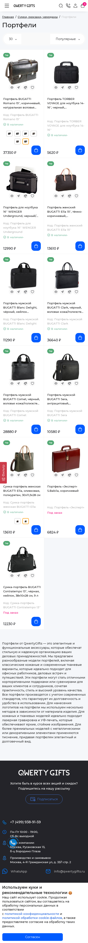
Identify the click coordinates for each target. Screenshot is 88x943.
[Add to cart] (36, 150)
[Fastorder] (19, 87)
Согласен (32, 937)
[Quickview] (12, 87)
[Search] (61, 6)
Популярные (66, 39)
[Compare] (25, 87)
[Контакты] (68, 6)
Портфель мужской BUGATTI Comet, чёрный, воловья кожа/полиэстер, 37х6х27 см (21, 399)
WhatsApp (19, 871)
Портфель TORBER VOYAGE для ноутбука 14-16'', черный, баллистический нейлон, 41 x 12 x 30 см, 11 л (65, 103)
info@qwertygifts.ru (69, 871)
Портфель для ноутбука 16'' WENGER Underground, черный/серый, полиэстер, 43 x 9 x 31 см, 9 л (21, 212)
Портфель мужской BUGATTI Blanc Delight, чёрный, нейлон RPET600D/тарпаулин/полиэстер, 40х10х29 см (20, 307)
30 (11, 39)
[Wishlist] (32, 87)
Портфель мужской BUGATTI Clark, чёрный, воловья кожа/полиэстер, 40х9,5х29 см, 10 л (65, 307)
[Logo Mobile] (24, 5)
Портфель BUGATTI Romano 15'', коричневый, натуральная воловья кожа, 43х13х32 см (21, 103)
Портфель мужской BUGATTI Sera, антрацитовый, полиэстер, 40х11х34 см (64, 399)
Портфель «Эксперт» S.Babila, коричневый (63, 488)
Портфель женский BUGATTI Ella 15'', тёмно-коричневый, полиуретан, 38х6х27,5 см (65, 212)
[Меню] (7, 5)
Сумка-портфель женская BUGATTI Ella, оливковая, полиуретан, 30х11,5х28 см (22, 491)
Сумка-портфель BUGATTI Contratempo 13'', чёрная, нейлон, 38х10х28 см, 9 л (22, 591)
